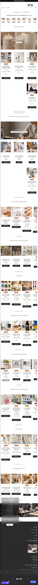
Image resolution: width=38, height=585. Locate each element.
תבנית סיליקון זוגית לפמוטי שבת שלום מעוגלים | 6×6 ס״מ (27, 260)
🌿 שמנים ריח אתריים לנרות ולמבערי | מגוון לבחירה (6, 295)
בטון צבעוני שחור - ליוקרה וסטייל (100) (32, 98)
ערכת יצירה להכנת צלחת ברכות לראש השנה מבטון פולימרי (16, 448)
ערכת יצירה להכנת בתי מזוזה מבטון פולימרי (27, 448)
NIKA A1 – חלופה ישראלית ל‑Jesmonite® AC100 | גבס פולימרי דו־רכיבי (6, 68)
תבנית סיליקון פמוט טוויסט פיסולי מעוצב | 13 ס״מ (6, 260)
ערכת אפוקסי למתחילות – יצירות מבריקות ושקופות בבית (32, 182)
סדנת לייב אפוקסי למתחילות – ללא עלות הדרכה (6, 156)
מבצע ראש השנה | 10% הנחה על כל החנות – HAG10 (6, 221)
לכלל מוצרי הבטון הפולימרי (19, 112)
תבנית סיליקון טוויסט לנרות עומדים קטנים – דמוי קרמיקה (16, 260)
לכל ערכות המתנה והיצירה (19, 464)
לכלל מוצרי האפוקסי (19, 424)
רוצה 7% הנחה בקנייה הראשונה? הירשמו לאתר (19, 0)
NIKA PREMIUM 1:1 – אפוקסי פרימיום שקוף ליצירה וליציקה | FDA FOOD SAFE (16, 409)
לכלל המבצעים (19, 236)
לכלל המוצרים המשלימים (19, 349)
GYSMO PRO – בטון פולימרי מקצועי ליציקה (32, 67)
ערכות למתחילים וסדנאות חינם (19, 197)
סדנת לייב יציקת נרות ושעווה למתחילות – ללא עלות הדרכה (19, 156)
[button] (7, 7)
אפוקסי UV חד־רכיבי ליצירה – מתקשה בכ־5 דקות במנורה (6, 409)
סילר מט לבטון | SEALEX (6, 334)
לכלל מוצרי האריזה (19, 499)
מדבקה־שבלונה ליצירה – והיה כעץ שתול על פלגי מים (27, 373)
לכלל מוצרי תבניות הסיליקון (19, 271)
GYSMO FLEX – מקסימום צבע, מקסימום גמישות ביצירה (27, 221)
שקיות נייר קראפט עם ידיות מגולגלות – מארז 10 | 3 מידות (16, 488)
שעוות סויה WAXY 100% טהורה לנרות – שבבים (16, 295)
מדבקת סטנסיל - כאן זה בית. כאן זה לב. (16, 373)
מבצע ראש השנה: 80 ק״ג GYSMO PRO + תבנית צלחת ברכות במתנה (16, 221)
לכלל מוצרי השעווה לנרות (19, 311)
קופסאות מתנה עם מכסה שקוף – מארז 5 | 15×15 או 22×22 (6, 488)
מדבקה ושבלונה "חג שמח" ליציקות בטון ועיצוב (5, 373)
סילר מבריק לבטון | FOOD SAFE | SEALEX (16, 335)
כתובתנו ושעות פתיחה (16, 12)
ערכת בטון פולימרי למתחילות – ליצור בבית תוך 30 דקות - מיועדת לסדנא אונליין (6, 449)
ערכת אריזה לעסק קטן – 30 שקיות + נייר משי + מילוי (27, 488)
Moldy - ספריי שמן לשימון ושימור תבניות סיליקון (27, 335)
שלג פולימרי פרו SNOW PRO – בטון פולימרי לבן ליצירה (19, 67)
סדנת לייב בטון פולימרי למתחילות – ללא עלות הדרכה (32, 156)
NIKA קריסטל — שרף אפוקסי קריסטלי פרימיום (27, 409)
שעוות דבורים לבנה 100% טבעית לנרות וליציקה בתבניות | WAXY (27, 296)
